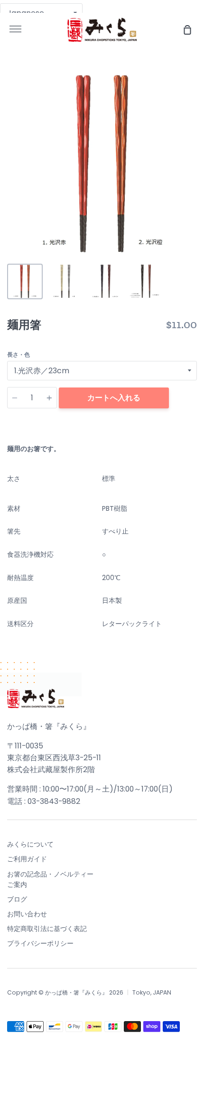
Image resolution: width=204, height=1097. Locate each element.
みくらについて (30, 844)
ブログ (17, 899)
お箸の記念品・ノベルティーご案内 (50, 879)
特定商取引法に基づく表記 (47, 928)
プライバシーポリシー (40, 943)
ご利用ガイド (27, 859)
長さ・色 (18, 354)
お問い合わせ (27, 914)
